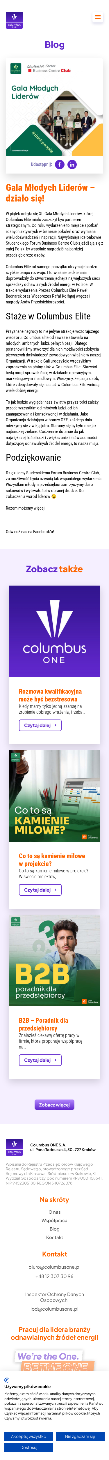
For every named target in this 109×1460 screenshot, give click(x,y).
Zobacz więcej (54, 1104)
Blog (55, 1228)
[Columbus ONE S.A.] (14, 20)
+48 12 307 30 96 (54, 1276)
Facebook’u (43, 531)
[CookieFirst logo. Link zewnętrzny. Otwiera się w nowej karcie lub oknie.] (6, 1380)
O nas (55, 1212)
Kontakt (54, 1237)
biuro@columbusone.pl (54, 1267)
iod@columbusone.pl (54, 1309)
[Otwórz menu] (97, 17)
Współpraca (54, 1220)
